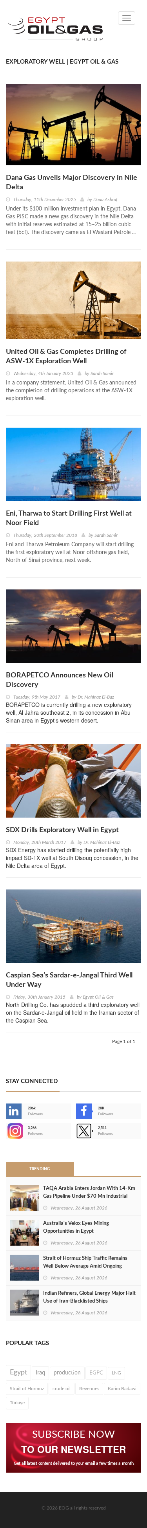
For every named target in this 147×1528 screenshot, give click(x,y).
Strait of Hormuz (27, 1388)
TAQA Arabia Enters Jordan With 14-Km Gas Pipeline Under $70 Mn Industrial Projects (89, 1196)
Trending (39, 1169)
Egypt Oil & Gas (98, 997)
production (67, 1373)
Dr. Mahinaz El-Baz (96, 697)
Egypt (18, 1372)
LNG (116, 1373)
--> (6, 1131)
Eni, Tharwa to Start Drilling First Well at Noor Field (69, 518)
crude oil (62, 1388)
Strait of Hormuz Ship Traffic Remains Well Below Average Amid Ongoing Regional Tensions (85, 1266)
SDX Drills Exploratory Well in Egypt (62, 830)
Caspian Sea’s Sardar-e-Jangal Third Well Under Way (69, 980)
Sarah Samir (102, 373)
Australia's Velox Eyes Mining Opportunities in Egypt (76, 1227)
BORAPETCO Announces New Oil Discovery (59, 680)
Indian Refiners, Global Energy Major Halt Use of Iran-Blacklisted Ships (89, 1297)
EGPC (96, 1373)
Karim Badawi (122, 1388)
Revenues (89, 1388)
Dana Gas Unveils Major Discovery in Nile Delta (71, 182)
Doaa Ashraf (105, 199)
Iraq (40, 1373)
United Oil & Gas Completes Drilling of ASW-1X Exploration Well (66, 356)
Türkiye (17, 1402)
